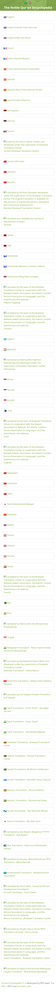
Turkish (10, 131)
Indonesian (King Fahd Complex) (23, 276)
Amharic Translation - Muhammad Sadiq (27, 800)
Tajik (9, 245)
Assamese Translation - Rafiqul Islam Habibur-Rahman (28, 682)
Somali (10, 535)
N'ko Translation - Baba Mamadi (27, 860)
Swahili (10, 524)
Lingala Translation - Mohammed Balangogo (25, 971)
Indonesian (12, 255)
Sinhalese (11, 514)
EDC (4, 986)
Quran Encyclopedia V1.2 (14, 983)
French (10, 48)
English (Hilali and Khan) (19, 37)
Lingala (10, 637)
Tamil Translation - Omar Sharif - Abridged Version (26, 710)
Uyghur (10, 339)
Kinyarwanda (10, 626)
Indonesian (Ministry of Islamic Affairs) (26, 266)
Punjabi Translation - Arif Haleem (28, 696)
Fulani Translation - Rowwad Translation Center (27, 958)
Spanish (11, 79)
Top (52, 983)
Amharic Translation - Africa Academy (25, 790)
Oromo (7, 592)
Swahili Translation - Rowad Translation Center (25, 757)
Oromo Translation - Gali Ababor (26, 833)
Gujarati (8, 462)
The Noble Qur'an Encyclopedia (28, 7)
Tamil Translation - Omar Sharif (22, 721)
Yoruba (10, 556)
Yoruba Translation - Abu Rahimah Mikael (27, 810)
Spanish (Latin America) (18, 100)
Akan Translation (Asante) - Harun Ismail (24, 930)
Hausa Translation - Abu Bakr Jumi (23, 821)
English (10, 17)
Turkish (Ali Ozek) (15, 161)
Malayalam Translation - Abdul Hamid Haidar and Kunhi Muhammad (27, 649)
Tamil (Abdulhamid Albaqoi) (20, 504)
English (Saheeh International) (22, 27)
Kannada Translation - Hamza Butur (21, 670)
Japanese (11, 349)
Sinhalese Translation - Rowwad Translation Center (27, 744)
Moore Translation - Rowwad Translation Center (27, 918)
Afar (9, 602)
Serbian (7, 224)
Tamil (9, 493)
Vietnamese (9, 369)
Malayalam (12, 472)
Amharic (11, 545)
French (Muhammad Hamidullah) (23, 69)
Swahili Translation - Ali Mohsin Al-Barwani (28, 769)
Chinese (7, 328)
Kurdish (11, 400)
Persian (10, 389)
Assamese (12, 483)
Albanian (11, 171)
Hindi (6, 436)
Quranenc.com (23, 986)
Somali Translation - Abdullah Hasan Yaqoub (28, 779)
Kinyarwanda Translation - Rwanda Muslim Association (26, 874)
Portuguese (13, 110)
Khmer (10, 379)
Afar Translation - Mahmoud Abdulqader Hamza (25, 847)
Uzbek (10, 235)
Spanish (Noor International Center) (24, 89)
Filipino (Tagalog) (12, 302)
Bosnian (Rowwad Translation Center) (22, 208)
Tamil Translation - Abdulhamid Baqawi (26, 731)
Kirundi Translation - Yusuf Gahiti (20, 892)
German (11, 120)
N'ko (9, 613)
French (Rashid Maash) (18, 58)
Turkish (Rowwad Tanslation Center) (21, 151)
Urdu (9, 410)
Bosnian (11, 182)
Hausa (10, 566)
